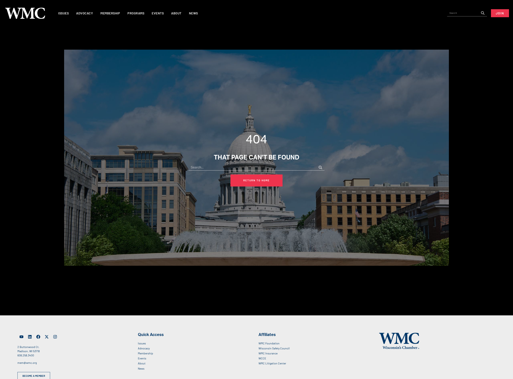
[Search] (483, 13)
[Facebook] (38, 337)
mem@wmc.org (27, 362)
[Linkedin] (30, 337)
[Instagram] (55, 337)
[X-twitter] (47, 337)
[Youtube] (21, 337)
